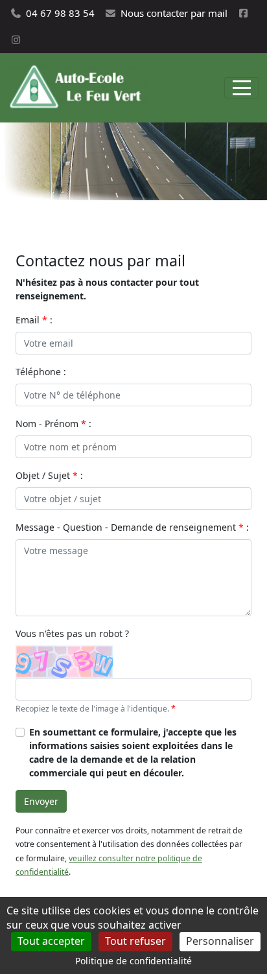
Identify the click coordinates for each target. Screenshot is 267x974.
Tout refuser (135, 941)
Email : (34, 320)
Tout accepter (51, 941)
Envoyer (41, 801)
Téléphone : (41, 371)
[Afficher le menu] (241, 88)
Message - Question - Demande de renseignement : (132, 527)
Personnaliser (220, 941)
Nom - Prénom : (53, 423)
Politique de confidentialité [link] (133, 961)
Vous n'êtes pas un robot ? (72, 633)
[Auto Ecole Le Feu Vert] (79, 87)
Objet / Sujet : (49, 475)
